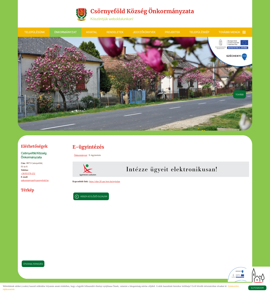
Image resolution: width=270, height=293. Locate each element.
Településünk (34, 32)
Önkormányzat (65, 32)
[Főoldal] (81, 14)
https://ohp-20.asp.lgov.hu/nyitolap (104, 181)
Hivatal (91, 32)
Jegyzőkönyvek (144, 32)
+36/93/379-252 (28, 173)
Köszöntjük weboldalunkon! (142, 14)
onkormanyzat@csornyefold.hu (35, 180)
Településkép (199, 32)
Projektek (172, 32)
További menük (229, 32)
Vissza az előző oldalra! (93, 196)
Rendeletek (115, 32)
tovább (239, 94)
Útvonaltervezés (33, 264)
